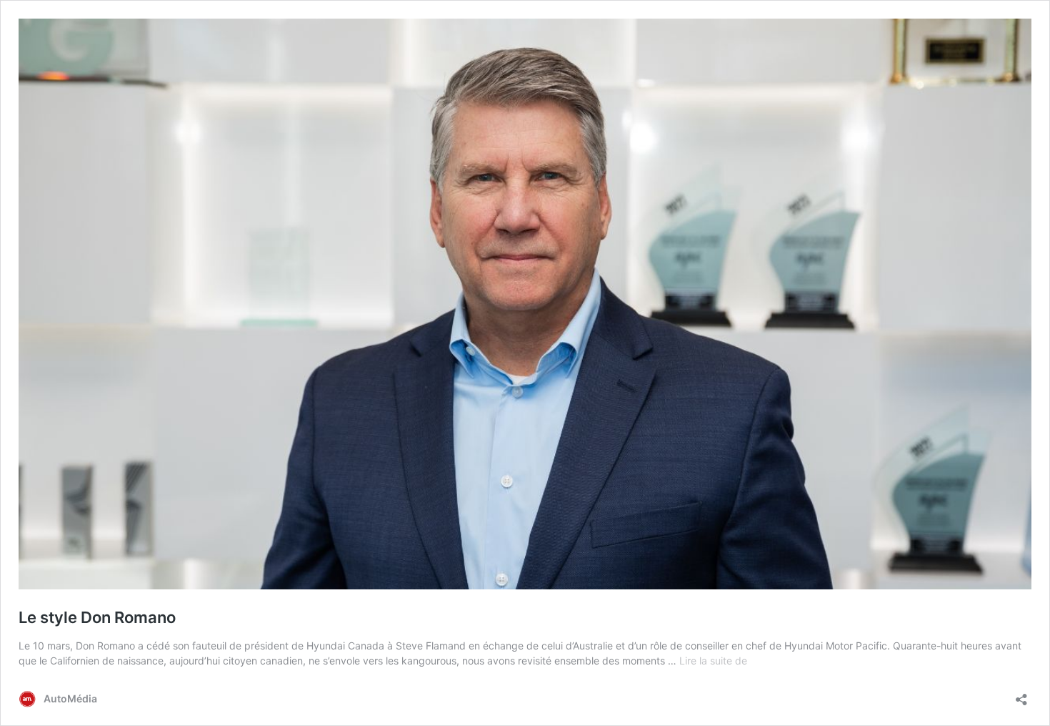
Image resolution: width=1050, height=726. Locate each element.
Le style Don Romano (97, 617)
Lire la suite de (713, 660)
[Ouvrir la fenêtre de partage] (1021, 695)
